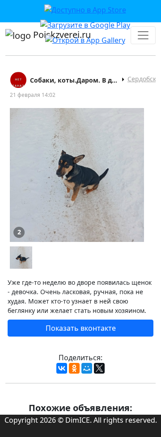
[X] (99, 368)
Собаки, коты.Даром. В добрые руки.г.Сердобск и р (74, 80)
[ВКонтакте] (61, 368)
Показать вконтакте (81, 328)
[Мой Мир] (86, 368)
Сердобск (141, 79)
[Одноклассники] (74, 368)
